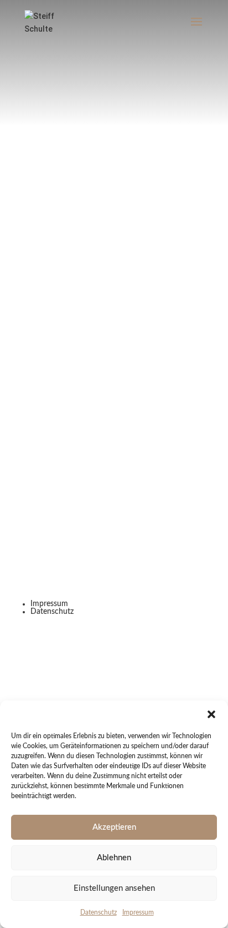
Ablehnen (114, 858)
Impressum (138, 912)
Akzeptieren (114, 827)
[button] (211, 714)
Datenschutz (98, 912)
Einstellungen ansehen (114, 888)
